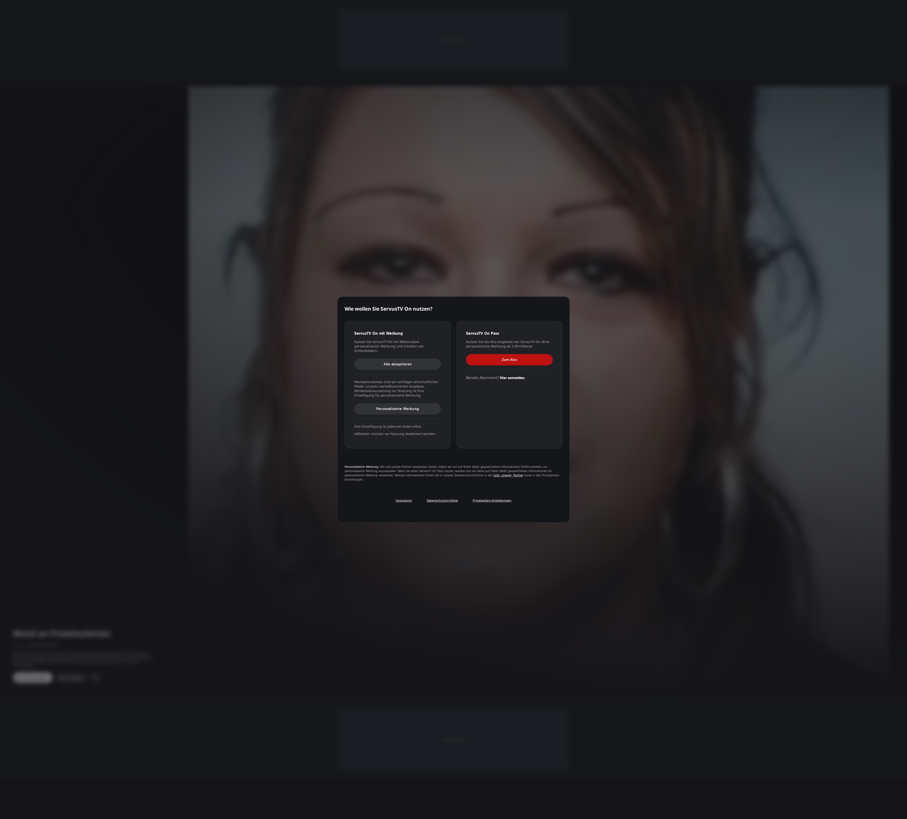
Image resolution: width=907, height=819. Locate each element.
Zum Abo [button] (509, 360)
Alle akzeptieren (398, 364)
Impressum (404, 500)
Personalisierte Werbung (397, 409)
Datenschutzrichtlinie (442, 500)
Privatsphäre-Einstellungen (492, 500)
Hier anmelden (512, 378)
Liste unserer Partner (508, 475)
